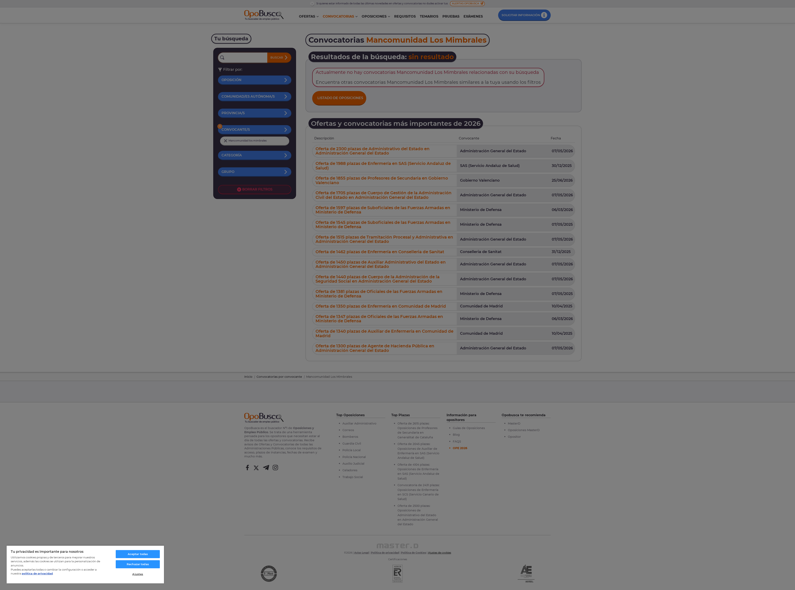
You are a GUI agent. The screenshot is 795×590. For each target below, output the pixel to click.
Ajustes (137, 574)
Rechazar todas (138, 564)
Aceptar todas (138, 554)
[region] (85, 564)
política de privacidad (37, 573)
